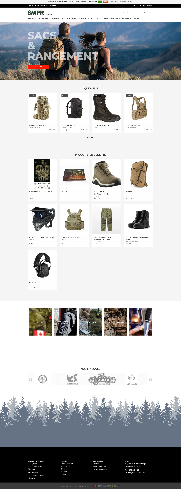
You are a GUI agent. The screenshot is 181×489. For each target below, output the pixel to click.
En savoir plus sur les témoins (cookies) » (121, 2)
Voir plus (90, 138)
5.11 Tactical (97, 241)
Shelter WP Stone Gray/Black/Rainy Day (102, 193)
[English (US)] (31, 5)
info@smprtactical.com (136, 473)
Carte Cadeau (66, 192)
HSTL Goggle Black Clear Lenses (41, 237)
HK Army (31, 239)
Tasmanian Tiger (34, 127)
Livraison (31, 478)
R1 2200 (129, 192)
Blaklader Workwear (132, 241)
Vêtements (126, 18)
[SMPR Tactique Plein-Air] (40, 12)
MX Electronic (34, 283)
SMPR (63, 194)
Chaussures (43, 18)
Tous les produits (67, 464)
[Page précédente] (4, 49)
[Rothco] (132, 379)
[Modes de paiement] (94, 486)
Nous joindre (54, 5)
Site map (31, 469)
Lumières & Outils (57, 18)
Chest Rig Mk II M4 (133, 125)
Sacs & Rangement (112, 18)
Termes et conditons (35, 475)
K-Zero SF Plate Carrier (70, 237)
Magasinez (38, 62)
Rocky (95, 127)
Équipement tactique (76, 18)
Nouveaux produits (67, 466)
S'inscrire (96, 464)
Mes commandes (99, 466)
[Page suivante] (176, 49)
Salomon (96, 196)
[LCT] (102, 379)
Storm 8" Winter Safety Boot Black (137, 238)
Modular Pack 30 (68, 125)
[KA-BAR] (72, 379)
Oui (100, 2)
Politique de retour (35, 466)
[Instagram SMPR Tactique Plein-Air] (94, 452)
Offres (136, 18)
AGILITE (63, 239)
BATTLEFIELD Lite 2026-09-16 (40, 192)
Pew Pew (32, 18)
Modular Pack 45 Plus (37, 125)
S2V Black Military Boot (103, 125)
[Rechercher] (121, 13)
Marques (64, 472)
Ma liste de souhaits (100, 469)
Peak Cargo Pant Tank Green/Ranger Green (102, 238)
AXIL (30, 285)
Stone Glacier (130, 194)
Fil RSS (63, 474)
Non (105, 2)
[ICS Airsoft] (42, 379)
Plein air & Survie (95, 18)
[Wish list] (140, 5)
